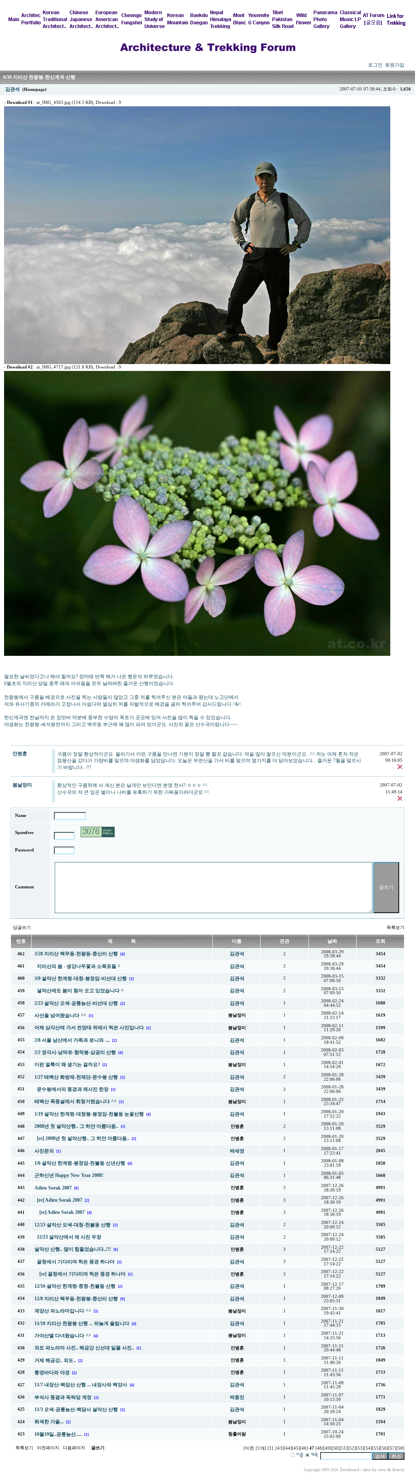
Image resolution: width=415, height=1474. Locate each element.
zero (382, 1470)
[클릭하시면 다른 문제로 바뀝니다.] (98, 832)
